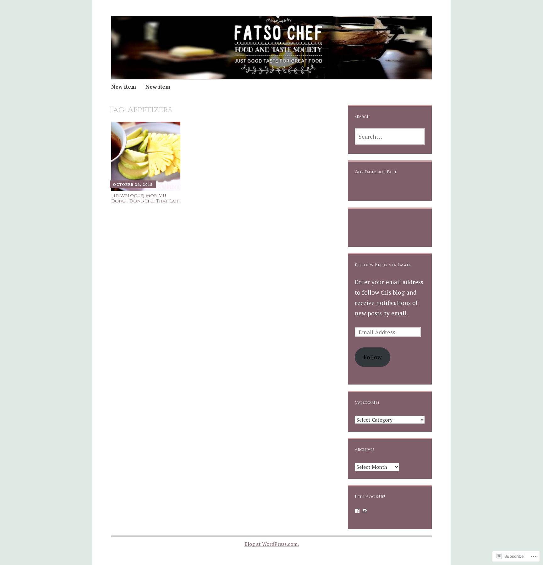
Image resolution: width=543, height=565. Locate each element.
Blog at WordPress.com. (271, 543)
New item (123, 86)
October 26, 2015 (133, 184)
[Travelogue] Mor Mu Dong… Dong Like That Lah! (145, 198)
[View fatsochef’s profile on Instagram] (364, 510)
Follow (373, 357)
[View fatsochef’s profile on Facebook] (357, 510)
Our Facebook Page (376, 172)
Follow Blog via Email (383, 265)
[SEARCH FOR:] (390, 136)
